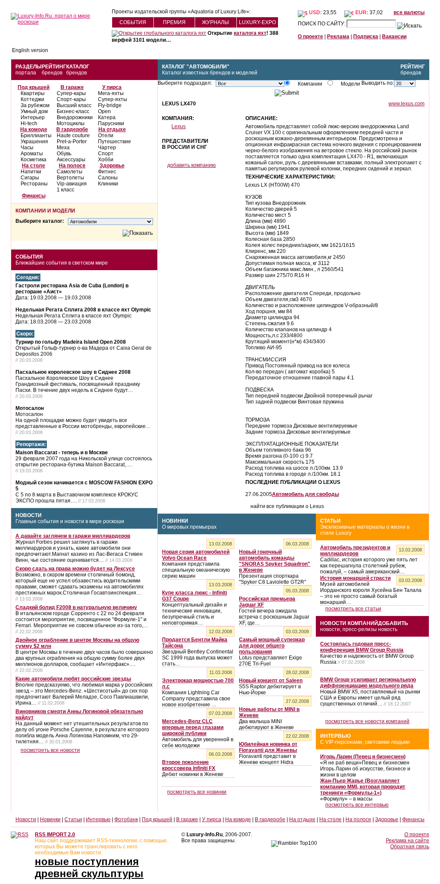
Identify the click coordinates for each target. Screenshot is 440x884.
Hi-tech (29, 123)
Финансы (34, 196)
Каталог (77, 67)
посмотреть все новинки (196, 792)
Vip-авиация (72, 184)
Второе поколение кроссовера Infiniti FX (188, 765)
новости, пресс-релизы (348, 629)
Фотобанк (126, 819)
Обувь (64, 154)
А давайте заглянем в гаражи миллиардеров (72, 536)
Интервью (335, 736)
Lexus (178, 126)
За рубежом (35, 105)
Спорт (105, 154)
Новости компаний (349, 623)
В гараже (72, 87)
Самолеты (69, 172)
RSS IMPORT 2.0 (55, 835)
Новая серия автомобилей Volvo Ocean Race (195, 555)
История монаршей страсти (355, 578)
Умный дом (34, 111)
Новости (28, 515)
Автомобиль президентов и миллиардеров (355, 551)
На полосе (72, 166)
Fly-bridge (110, 105)
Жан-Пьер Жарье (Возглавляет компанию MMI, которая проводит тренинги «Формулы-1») (362, 787)
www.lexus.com (406, 104)
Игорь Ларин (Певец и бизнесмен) (363, 757)
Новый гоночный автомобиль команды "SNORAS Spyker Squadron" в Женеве (274, 561)
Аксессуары (71, 160)
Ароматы (32, 154)
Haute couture (73, 135)
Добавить (393, 623)
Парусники (111, 123)
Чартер (107, 148)
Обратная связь (409, 847)
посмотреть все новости (50, 750)
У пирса (112, 87)
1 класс (65, 190)
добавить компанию (191, 165)
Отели (105, 135)
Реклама (338, 37)
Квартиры (33, 93)
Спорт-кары (71, 99)
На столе (33, 166)
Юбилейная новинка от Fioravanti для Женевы (268, 747)
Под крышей (33, 87)
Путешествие (114, 142)
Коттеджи (32, 99)
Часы (27, 148)
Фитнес (107, 172)
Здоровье (112, 166)
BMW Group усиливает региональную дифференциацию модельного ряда (368, 683)
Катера (107, 117)
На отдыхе (112, 129)
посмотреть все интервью (356, 805)
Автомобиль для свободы (305, 494)
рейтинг (412, 67)
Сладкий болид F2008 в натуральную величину (76, 607)
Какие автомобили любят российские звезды (73, 679)
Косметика (33, 160)
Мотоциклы (71, 123)
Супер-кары (71, 93)
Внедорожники (75, 117)
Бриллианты (36, 135)
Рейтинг (54, 67)
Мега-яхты (111, 93)
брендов (52, 73)
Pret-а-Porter (72, 142)
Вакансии (394, 37)
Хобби (105, 160)
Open (104, 111)
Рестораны (34, 184)
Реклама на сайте (407, 841)
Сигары (30, 178)
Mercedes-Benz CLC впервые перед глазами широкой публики (192, 727)
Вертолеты (70, 178)
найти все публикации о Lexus (287, 506)
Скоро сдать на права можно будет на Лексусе (75, 569)
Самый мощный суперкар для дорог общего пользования (272, 646)
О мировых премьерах (189, 527)
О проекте (310, 37)
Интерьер (33, 117)
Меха (63, 148)
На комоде (33, 129)
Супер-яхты (112, 99)
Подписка (365, 37)
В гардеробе (72, 129)
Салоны (108, 178)
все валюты (409, 12)
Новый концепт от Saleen (270, 681)
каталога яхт (250, 33)
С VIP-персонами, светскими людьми (365, 742)
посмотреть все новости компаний (367, 721)
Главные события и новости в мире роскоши (69, 521)
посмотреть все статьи (353, 609)
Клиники (108, 184)
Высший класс (74, 105)
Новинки (175, 521)
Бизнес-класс (73, 111)
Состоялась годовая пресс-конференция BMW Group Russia (361, 647)
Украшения (34, 142)
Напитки (31, 172)
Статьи (330, 521)
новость (387, 629)
